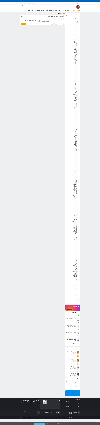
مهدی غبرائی (76, 244)
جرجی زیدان (76, 90)
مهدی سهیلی (75, 243)
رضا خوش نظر (75, 132)
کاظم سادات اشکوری (75, 195)
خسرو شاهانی (75, 112)
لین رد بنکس (75, 216)
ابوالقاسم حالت (75, 45)
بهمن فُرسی (76, 78)
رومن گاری (76, 138)
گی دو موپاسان (75, 208)
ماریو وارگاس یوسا (75, 222)
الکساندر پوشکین (75, 62)
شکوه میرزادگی (75, 164)
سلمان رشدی (75, 158)
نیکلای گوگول (75, 263)
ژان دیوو (76, 147)
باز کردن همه (77, 16)
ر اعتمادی (76, 123)
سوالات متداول (67, 404)
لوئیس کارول (76, 214)
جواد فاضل (76, 97)
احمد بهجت (76, 46)
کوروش (76, 201)
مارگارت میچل (75, 219)
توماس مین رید (75, 85)
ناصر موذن (76, 257)
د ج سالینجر (76, 115)
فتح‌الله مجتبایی (75, 181)
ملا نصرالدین (75, 235)
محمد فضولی (76, 299)
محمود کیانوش (75, 230)
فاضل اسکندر (75, 180)
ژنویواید (76, 149)
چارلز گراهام (76, 104)
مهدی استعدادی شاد (75, 240)
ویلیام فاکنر (76, 282)
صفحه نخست (77, 401)
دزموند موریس (75, 120)
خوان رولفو (76, 113)
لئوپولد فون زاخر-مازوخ (74, 211)
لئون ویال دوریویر (75, 212)
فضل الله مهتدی (75, 187)
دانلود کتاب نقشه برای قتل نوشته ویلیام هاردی (71, 340)
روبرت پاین (76, 135)
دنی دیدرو (76, 121)
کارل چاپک (76, 191)
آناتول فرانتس (75, 37)
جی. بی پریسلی (75, 101)
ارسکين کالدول (75, 51)
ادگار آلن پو (76, 50)
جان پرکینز (76, 88)
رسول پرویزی (75, 128)
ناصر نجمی (76, 258)
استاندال (76, 54)
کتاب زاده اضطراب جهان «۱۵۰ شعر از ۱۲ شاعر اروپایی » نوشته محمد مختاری (71, 326)
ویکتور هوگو (76, 280)
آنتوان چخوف (75, 38)
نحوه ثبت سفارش (67, 403)
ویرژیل (76, 279)
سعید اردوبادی (75, 156)
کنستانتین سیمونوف (75, 198)
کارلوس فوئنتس (75, 192)
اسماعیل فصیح (75, 57)
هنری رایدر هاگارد (75, 271)
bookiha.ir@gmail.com (74, 388)
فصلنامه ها (77, 20)
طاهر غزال (76, 167)
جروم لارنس (76, 91)
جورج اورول (76, 98)
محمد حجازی (75, 224)
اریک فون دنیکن (75, 53)
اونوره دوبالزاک (75, 69)
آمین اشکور (76, 36)
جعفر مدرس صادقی (75, 94)
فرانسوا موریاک (75, 182)
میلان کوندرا (76, 255)
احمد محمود (76, 48)
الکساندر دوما (75, 63)
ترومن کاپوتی (75, 83)
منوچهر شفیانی (75, 237)
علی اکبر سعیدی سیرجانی (74, 175)
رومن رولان (76, 137)
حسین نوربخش (75, 110)
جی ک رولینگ (75, 100)
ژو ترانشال (76, 150)
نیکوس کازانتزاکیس (75, 264)
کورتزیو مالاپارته (75, 200)
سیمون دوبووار (75, 160)
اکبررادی (76, 60)
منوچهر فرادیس (75, 238)
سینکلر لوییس (75, 161)
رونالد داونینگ (75, 139)
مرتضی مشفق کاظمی (75, 231)
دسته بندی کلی (53, 24)
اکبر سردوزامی (75, 59)
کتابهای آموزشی (76, 21)
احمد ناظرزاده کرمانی (75, 49)
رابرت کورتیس (75, 126)
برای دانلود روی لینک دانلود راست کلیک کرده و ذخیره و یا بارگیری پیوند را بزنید (71, 1)
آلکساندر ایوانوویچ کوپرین (74, 34)
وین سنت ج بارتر (75, 285)
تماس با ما (22, 3)
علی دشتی (76, 176)
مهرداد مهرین (75, 246)
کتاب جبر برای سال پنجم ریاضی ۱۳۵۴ (71, 318)
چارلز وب (76, 105)
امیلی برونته (76, 67)
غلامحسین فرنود (75, 179)
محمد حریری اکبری (75, 225)
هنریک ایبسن (75, 273)
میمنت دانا (76, 256)
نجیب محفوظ (75, 259)
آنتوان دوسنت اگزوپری (74, 39)
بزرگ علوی (76, 76)
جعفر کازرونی (76, 93)
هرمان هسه (76, 269)
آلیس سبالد (76, 35)
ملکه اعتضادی (75, 236)
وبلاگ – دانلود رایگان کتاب (66, 401)
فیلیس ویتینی (75, 188)
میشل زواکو (76, 253)
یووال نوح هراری (75, 289)
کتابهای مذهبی (76, 297)
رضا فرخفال (76, 133)
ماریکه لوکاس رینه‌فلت (74, 221)
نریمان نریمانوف (75, 260)
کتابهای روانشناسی (76, 290)
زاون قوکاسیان (75, 141)
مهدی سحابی (75, 241)
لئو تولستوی (76, 210)
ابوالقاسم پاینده (75, 43)
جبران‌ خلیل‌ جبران (75, 89)
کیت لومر (76, 202)
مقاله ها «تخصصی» (76, 300)
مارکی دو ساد (75, 218)
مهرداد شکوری (75, 245)
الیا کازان (76, 65)
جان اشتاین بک (75, 87)
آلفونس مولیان (75, 33)
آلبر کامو (76, 31)
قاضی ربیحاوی (75, 190)
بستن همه (74, 16)
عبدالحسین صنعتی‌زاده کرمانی (74, 169)
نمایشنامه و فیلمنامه (76, 301)
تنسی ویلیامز (76, 84)
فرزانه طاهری (75, 185)
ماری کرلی (76, 220)
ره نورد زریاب (76, 134)
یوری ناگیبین (75, 288)
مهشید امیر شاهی (75, 247)
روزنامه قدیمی (76, 18)
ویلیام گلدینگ (75, 283)
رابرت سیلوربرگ (75, 125)
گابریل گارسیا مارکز (75, 204)
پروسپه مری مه (75, 81)
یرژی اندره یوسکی (75, 286)
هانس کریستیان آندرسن (74, 265)
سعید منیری (76, 157)
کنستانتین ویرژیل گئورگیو (74, 199)
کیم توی (76, 203)
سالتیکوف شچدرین (75, 153)
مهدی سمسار (75, 242)
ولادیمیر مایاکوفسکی (75, 275)
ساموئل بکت (76, 154)
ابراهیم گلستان (75, 42)
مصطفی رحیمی (75, 234)
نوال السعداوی (75, 261)
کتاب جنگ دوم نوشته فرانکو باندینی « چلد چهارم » (71, 333)
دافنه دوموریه (75, 116)
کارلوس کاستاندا (75, 193)
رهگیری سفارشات (67, 406)
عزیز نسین (76, 173)
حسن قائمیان (75, 107)
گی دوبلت (76, 209)
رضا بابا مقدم (75, 130)
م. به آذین (76, 217)
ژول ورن (76, 151)
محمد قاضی (76, 226)
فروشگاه (78, 403)
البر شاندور (76, 61)
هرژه (76, 268)
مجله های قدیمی (76, 298)
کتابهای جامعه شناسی (75, 24)
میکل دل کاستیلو (75, 254)
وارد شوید (73, 3)
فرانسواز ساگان (75, 183)
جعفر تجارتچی (75, 92)
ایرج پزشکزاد (75, 71)
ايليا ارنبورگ (76, 70)
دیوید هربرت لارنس (75, 122)
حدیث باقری (76, 106)
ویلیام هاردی (75, 284)
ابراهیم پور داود (75, 41)
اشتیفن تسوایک (75, 58)
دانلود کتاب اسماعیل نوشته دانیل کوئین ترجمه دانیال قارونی (71, 343)
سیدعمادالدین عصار (75, 159)
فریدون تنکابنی (75, 186)
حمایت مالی (25, 3)
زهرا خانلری (76, 143)
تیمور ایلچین (75, 86)
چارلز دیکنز (76, 103)
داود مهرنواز (76, 119)
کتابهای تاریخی (76, 23)
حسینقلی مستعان (75, 111)
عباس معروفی (75, 168)
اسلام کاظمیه (75, 56)
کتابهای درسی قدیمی (76, 25)
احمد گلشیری (75, 47)
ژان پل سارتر (76, 146)
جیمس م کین (75, 102)
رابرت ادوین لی (75, 124)
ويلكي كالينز (76, 278)
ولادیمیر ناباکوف (75, 276)
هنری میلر (76, 272)
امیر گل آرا (76, 66)
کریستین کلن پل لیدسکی (74, 197)
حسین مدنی (76, 109)
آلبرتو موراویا (76, 32)
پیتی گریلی (76, 82)
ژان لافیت (76, 148)
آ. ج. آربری (76, 27)
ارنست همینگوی (75, 52)
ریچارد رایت (76, 140)
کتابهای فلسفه (76, 294)
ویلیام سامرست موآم (75, 281)
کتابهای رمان (77, 26)
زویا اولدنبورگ (75, 144)
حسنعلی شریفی (75, 108)
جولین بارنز (76, 99)
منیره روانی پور (75, 239)
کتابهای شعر (77, 292)
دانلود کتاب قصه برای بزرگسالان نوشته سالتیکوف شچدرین (56, 16)
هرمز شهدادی (75, 270)
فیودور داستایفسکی (75, 189)
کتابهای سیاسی (76, 291)
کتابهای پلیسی (76, 22)
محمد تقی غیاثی (75, 223)
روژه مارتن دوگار (75, 136)
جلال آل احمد (75, 96)
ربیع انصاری (76, 127)
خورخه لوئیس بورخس (74, 114)
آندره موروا (76, 40)
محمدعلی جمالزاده (75, 227)
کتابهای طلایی (76, 293)
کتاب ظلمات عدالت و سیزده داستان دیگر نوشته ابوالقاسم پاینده (71, 315)
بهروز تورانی (76, 77)
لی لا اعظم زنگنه (75, 215)
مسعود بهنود (76, 233)
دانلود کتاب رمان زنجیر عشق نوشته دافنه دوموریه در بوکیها (71, 336)
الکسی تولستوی (75, 64)
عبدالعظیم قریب (75, 171)
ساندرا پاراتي (76, 155)
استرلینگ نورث (75, 55)
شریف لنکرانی (75, 163)
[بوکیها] (78, 7)
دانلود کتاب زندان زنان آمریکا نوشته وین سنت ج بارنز (71, 322)
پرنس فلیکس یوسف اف (74, 80)
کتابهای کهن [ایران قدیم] (75, 295)
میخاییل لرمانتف (75, 252)
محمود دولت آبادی (75, 228)
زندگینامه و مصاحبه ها (75, 19)
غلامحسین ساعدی (75, 178)
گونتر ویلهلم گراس (75, 207)
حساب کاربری (34, 3)
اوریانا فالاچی (75, 68)
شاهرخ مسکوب (75, 162)
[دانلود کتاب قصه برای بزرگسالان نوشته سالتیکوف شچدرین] (61, 19)
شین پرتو (76, 165)
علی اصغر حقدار (75, 174)
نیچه (76, 262)
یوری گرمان (76, 287)
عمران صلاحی (75, 177)
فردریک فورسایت (75, 184)
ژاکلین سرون (76, 145)
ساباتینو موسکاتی (75, 152)
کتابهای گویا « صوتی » (75, 296)
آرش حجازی (76, 28)
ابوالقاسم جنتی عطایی (75, 44)
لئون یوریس (76, 213)
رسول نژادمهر (75, 129)
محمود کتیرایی (75, 229)
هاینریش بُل (76, 267)
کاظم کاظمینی (75, 196)
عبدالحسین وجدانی (75, 170)
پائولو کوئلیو (76, 79)
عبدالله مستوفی (75, 172)
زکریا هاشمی (76, 142)
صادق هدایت (75, 166)
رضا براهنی (76, 131)
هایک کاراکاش (75, 266)
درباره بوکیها (29, 3)
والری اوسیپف (75, 274)
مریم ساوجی (76, 232)
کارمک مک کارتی (75, 194)
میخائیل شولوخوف (75, 251)
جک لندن (76, 95)
